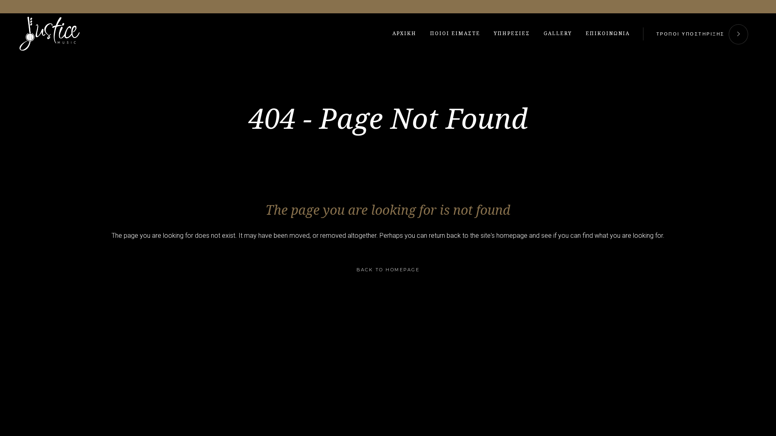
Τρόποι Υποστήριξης (690, 34)
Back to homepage (388, 269)
